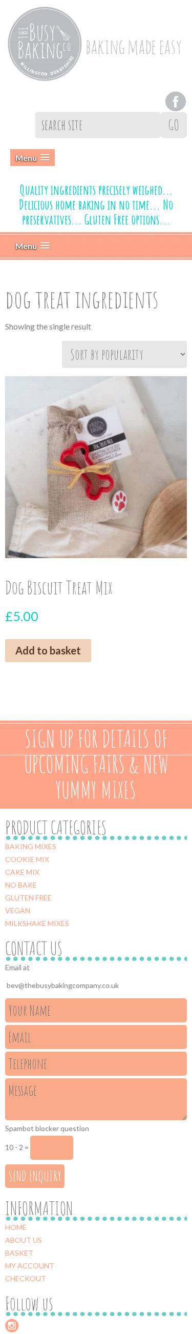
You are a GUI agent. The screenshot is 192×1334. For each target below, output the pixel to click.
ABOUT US (23, 1240)
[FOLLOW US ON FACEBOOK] (175, 100)
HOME (16, 1227)
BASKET (19, 1252)
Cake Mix (22, 872)
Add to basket (48, 650)
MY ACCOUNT (29, 1265)
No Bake (21, 884)
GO (173, 125)
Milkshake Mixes (37, 923)
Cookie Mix (27, 859)
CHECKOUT (25, 1278)
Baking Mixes (30, 846)
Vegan (17, 910)
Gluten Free (28, 897)
